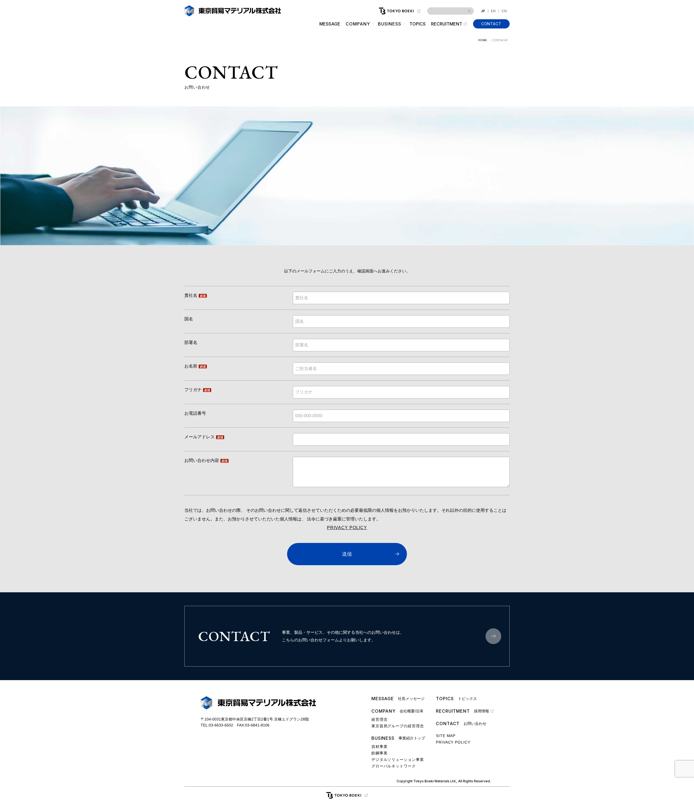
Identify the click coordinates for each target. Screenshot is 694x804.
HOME (482, 40)
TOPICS (417, 24)
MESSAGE (329, 24)
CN (504, 11)
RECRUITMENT (446, 24)
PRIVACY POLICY (347, 527)
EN (493, 11)
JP (483, 11)
